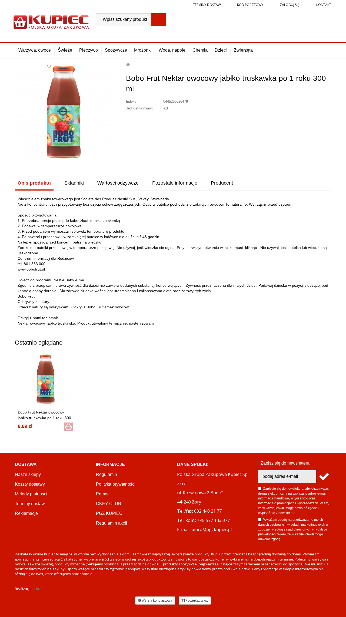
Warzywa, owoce (34, 50)
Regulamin (106, 474)
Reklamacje (26, 513)
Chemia (200, 50)
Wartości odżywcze (118, 183)
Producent (222, 183)
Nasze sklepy (28, 474)
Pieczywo (88, 50)
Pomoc (102, 494)
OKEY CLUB (108, 503)
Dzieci (221, 50)
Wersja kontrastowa (156, 600)
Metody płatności (31, 494)
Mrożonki (143, 50)
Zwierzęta (243, 50)
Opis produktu (34, 183)
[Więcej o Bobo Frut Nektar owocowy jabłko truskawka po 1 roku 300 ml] (45, 379)
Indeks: (132, 101)
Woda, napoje (172, 50)
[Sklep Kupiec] (51, 21)
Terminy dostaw (207, 4)
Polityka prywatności (115, 484)
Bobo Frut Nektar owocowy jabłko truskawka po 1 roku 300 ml (44, 418)
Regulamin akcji (111, 523)
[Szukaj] (158, 19)
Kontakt (323, 4)
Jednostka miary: (139, 108)
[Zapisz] (323, 476)
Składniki (74, 183)
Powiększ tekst (196, 600)
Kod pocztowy (250, 4)
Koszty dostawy (30, 484)
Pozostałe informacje (174, 183)
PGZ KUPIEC (109, 513)
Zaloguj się (289, 4)
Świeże (65, 50)
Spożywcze (116, 50)
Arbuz (37, 588)
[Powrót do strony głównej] (128, 64)
